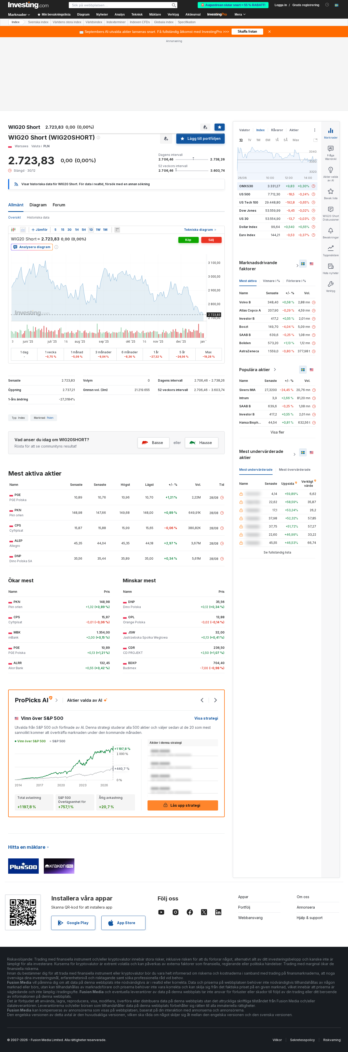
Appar (243, 897)
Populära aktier (254, 369)
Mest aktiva (248, 281)
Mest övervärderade (295, 469)
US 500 (244, 194)
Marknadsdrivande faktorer (258, 265)
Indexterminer (116, 22)
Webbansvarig (250, 917)
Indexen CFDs (140, 22)
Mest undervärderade (256, 469)
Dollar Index (248, 227)
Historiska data (38, 217)
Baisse (157, 442)
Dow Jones (247, 210)
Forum (59, 204)
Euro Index (247, 235)
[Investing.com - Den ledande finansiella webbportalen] (28, 5)
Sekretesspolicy (302, 1040)
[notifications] (327, 4)
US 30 (243, 219)
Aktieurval (192, 14)
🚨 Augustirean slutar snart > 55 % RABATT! (233, 5)
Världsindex (94, 22)
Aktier (294, 130)
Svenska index (38, 22)
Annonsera (306, 907)
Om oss (303, 897)
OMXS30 (246, 186)
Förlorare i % (296, 281)
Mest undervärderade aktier (261, 454)
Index (16, 22)
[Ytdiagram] (23, 230)
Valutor (244, 130)
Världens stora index (67, 22)
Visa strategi (206, 718)
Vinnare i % (271, 281)
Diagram (38, 204)
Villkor (277, 1040)
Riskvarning (332, 1040)
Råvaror (277, 130)
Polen (50, 417)
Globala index (163, 22)
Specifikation (187, 22)
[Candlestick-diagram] (13, 230)
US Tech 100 (248, 202)
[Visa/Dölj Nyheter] (117, 230)
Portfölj (244, 907)
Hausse (205, 442)
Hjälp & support (310, 917)
